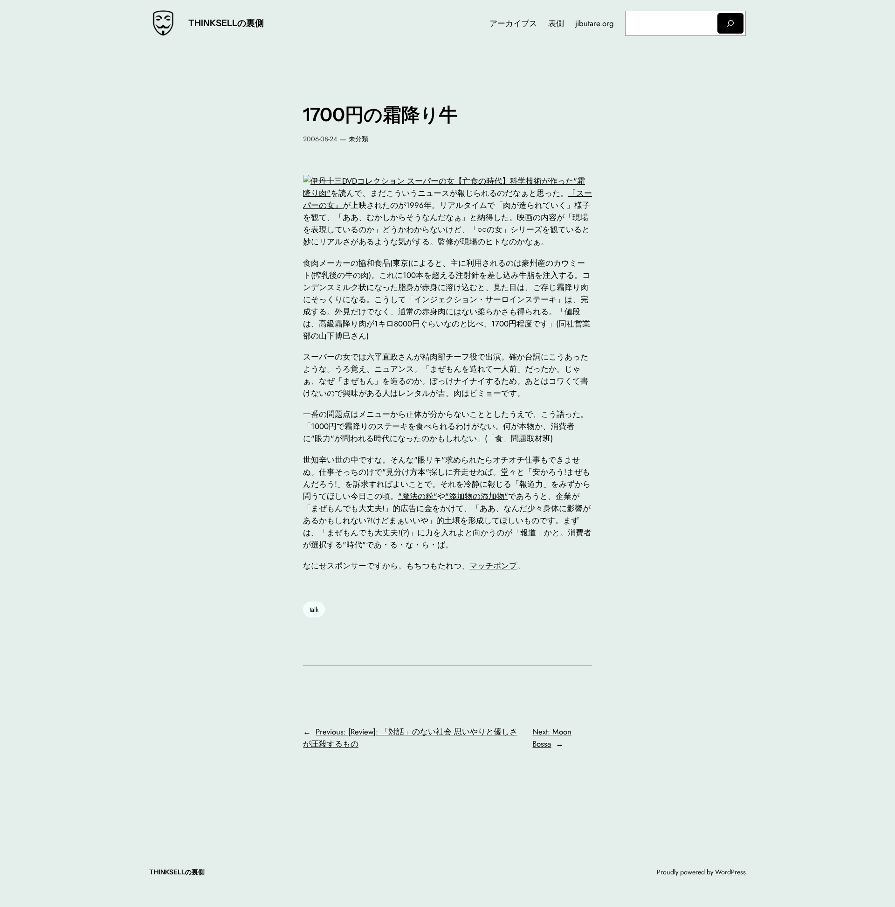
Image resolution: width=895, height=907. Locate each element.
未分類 (358, 139)
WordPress (730, 872)
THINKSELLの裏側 (226, 22)
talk (314, 609)
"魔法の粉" (417, 496)
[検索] (730, 23)
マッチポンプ (493, 565)
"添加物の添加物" (476, 496)
